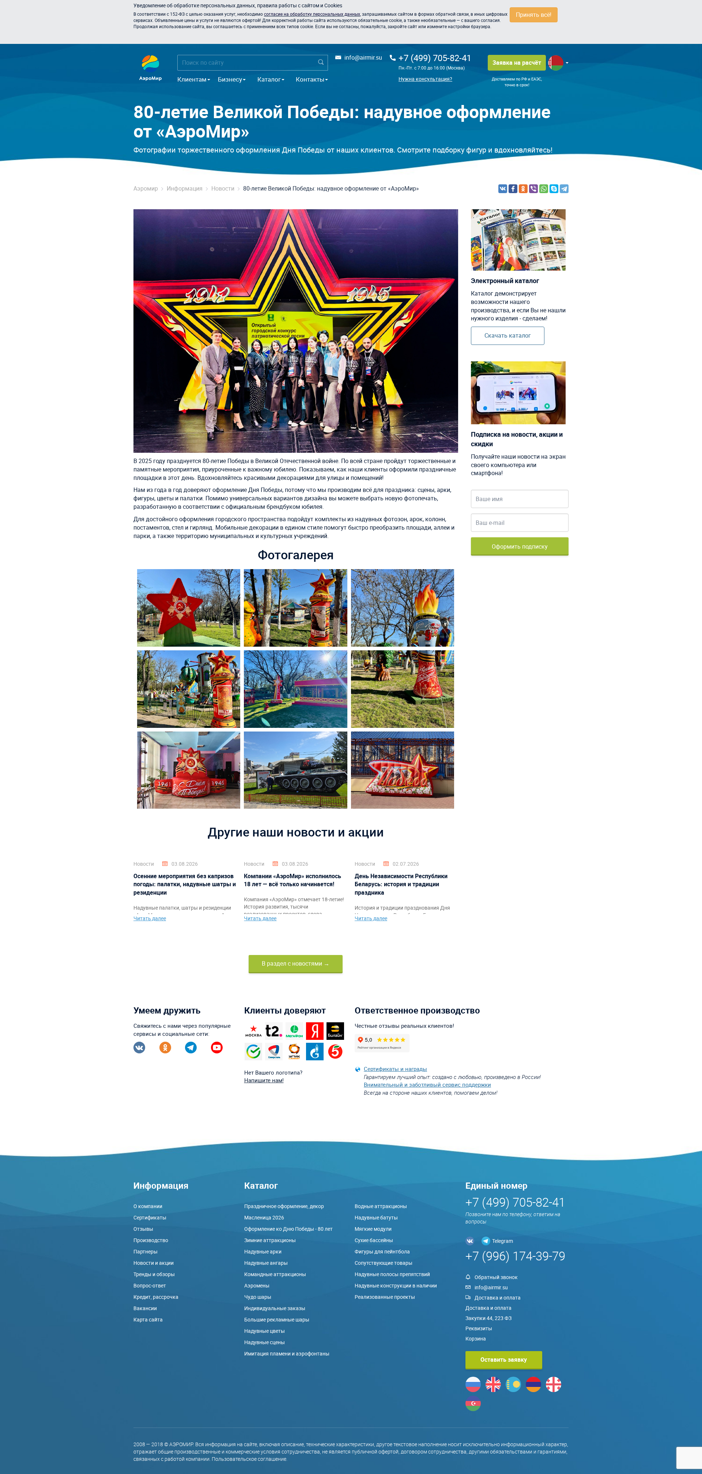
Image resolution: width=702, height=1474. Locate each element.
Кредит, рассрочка (155, 1296)
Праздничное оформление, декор (284, 1206)
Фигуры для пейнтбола (382, 1251)
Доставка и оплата (498, 1297)
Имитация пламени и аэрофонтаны (286, 1353)
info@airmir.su (363, 57)
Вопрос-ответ (149, 1285)
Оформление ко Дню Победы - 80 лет (288, 1228)
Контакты (310, 79)
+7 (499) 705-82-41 (435, 58)
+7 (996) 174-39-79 (515, 1256)
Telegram (502, 1240)
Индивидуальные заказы (274, 1308)
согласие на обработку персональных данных (312, 14)
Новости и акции (153, 1262)
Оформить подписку (520, 546)
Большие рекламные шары (276, 1319)
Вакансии (145, 1308)
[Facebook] (513, 188)
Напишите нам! (264, 1080)
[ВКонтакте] (502, 188)
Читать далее (149, 918)
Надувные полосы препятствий (392, 1274)
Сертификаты (149, 1217)
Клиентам (192, 79)
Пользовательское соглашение (249, 1458)
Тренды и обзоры (154, 1274)
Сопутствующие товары (383, 1262)
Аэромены (256, 1285)
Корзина (475, 1338)
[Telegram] (564, 188)
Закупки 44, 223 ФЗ (488, 1318)
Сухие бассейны (374, 1240)
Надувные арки (263, 1251)
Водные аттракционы (381, 1206)
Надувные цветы (264, 1330)
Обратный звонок (496, 1277)
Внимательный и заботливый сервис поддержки (427, 1084)
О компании (147, 1206)
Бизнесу (230, 79)
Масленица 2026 (264, 1217)
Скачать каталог (507, 335)
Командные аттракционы (275, 1274)
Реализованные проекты (385, 1296)
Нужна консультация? (425, 78)
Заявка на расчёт (516, 63)
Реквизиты (478, 1328)
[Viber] (533, 188)
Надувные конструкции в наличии (396, 1285)
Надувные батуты (376, 1217)
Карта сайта (148, 1319)
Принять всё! (533, 15)
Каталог (269, 79)
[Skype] (554, 188)
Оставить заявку (503, 1359)
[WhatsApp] (543, 188)
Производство (150, 1240)
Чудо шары (257, 1296)
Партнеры (145, 1251)
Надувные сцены (264, 1342)
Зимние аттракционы (270, 1240)
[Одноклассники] (523, 188)
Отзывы (143, 1228)
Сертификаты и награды (395, 1068)
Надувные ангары (266, 1262)
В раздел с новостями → (295, 963)
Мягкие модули (373, 1228)
